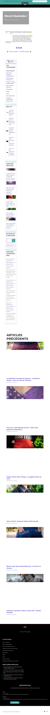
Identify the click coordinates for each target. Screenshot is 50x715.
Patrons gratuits (5, 642)
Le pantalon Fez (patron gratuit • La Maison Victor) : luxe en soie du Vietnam (10, 176)
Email (3, 691)
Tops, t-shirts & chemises (7, 650)
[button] (17, 48)
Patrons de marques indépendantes (10, 74)
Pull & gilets (5, 652)
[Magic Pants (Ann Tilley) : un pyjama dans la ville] (11, 198)
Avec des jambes (10, 95)
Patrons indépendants (7, 644)
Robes (7, 91)
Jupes (7, 93)
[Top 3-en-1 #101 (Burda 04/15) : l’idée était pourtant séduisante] (11, 184)
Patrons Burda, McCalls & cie (8, 646)
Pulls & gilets (9, 89)
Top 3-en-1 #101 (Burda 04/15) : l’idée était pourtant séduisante (10, 191)
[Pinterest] (44, 711)
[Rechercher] (13, 240)
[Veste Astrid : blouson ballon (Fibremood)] (11, 210)
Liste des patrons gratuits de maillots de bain (12, 121)
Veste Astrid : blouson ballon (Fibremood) (10, 214)
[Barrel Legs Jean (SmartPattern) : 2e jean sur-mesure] (11, 220)
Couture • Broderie (14, 19)
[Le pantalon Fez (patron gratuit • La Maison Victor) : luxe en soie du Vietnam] (11, 170)
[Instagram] (47, 711)
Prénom (4, 696)
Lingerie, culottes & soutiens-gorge (9, 648)
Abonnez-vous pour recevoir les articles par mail (17, 1)
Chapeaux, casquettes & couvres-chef (9, 99)
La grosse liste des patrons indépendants (12, 131)
